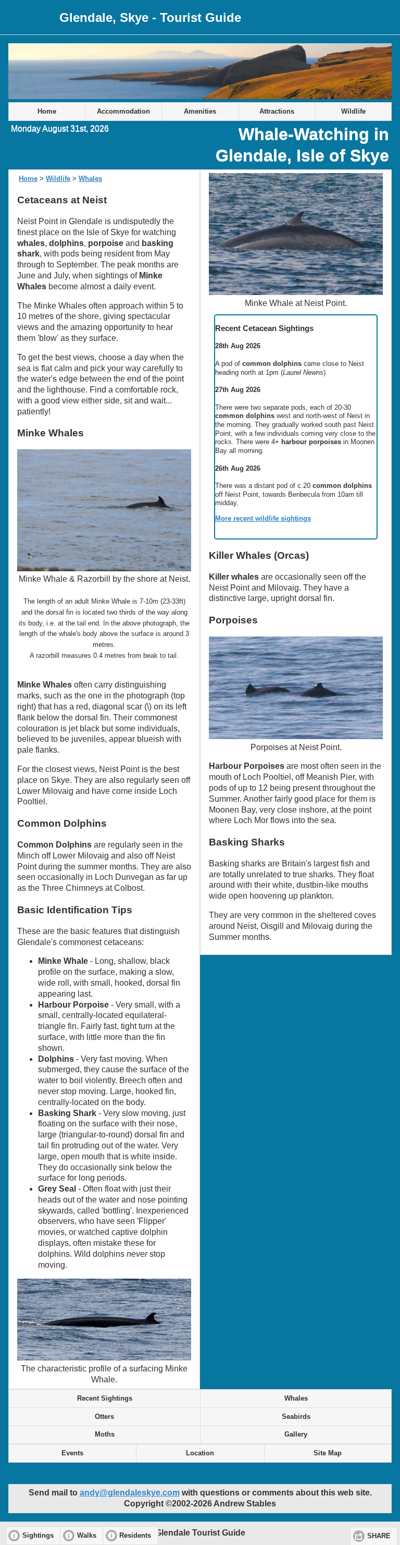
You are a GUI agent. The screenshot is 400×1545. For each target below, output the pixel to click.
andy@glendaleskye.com (130, 1492)
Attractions (276, 111)
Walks (86, 1535)
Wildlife (353, 111)
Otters (104, 1416)
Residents (135, 1535)
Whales (90, 178)
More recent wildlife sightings (263, 518)
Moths (105, 1434)
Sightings (38, 1535)
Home (47, 111)
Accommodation (123, 111)
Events (72, 1453)
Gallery (295, 1434)
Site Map (328, 1453)
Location (200, 1453)
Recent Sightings (104, 1398)
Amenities (200, 111)
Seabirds (296, 1416)
